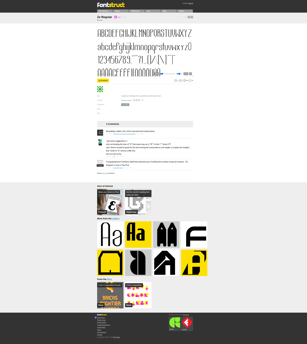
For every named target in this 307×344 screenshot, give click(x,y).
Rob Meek (116, 337)
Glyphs (171, 329)
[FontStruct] (113, 6)
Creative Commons (126, 100)
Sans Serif (125, 104)
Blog (164, 11)
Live (148, 11)
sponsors (186, 315)
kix (114, 156)
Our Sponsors (101, 332)
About (99, 330)
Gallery (117, 11)
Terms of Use (101, 320)
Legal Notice (101, 327)
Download (104, 80)
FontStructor (135, 11)
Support (181, 11)
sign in (104, 173)
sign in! (190, 3)
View (185, 73)
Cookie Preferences (103, 325)
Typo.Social (101, 318)
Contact (99, 335)
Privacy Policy (101, 322)
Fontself (184, 329)
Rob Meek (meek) (118, 167)
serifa (101, 20)
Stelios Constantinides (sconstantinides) (124, 134)
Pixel (156, 73)
